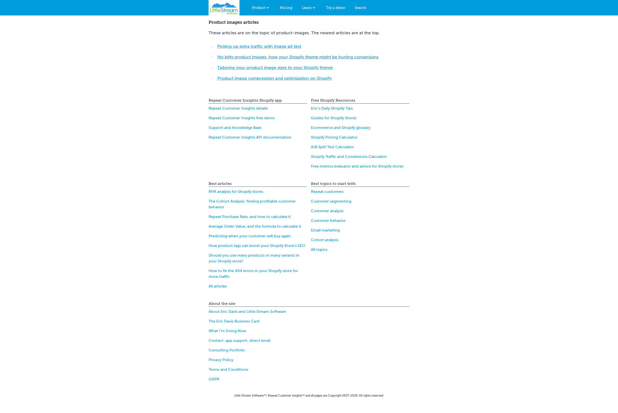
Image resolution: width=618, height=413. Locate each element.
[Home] (224, 7)
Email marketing (325, 230)
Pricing (286, 8)
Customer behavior (328, 220)
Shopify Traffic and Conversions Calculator (349, 156)
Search (360, 8)
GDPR (214, 379)
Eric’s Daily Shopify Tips (332, 108)
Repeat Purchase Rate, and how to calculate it (250, 217)
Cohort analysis (324, 240)
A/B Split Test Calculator (332, 147)
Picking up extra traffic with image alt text (259, 46)
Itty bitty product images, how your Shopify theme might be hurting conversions (298, 57)
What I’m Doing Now (227, 331)
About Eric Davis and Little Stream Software (247, 311)
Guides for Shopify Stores (333, 118)
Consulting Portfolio (227, 350)
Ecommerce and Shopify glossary (340, 128)
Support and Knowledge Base (235, 128)
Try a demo (335, 8)
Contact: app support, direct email (240, 340)
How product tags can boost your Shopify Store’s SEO (257, 246)
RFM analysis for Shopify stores (236, 191)
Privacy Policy (221, 360)
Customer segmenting (331, 201)
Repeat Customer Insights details (238, 108)
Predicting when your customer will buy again (250, 236)
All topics (319, 249)
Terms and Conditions (228, 369)
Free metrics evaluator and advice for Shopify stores (357, 166)
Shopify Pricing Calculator (334, 137)
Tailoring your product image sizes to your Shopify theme (275, 67)
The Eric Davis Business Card (234, 321)
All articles (218, 286)
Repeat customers (327, 191)
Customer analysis (327, 211)
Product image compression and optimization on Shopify (274, 78)
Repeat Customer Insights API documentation (250, 137)
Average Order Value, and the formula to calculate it (255, 226)
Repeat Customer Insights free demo (242, 118)
